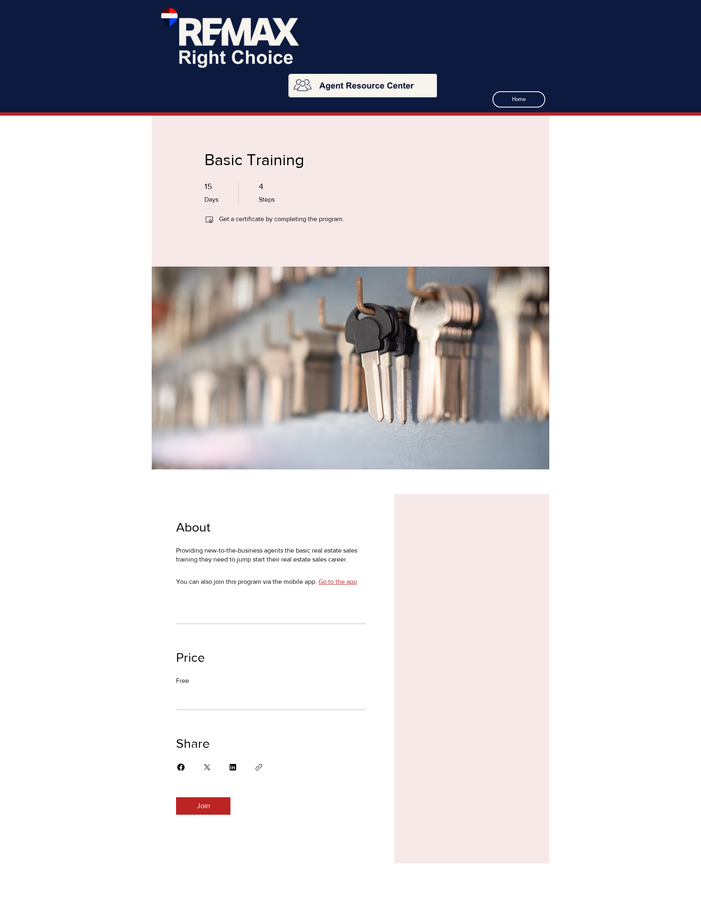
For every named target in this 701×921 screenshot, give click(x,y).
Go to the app (337, 581)
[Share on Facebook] (181, 767)
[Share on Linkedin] (233, 767)
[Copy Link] (259, 767)
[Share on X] (207, 767)
